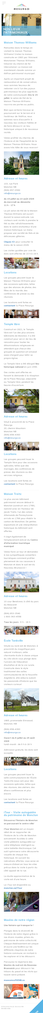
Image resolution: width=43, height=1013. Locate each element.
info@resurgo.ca (12, 193)
